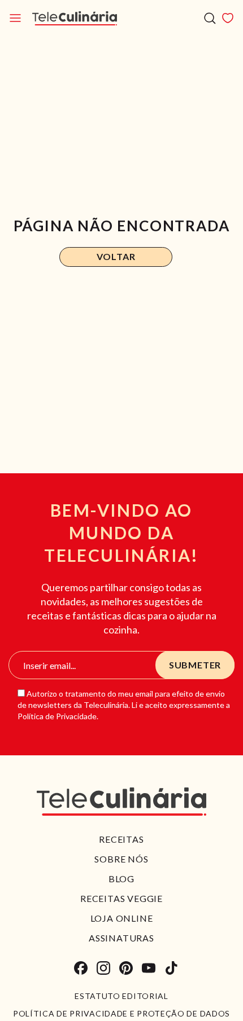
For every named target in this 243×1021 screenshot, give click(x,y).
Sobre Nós (121, 858)
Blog (121, 878)
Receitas (121, 839)
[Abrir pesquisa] (209, 18)
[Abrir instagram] (103, 968)
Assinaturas (121, 937)
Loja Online (121, 918)
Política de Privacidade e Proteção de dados (121, 1013)
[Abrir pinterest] (126, 968)
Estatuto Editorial (121, 996)
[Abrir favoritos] (228, 18)
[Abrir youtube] (148, 968)
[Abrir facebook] (81, 968)
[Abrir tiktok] (171, 968)
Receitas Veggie (121, 898)
